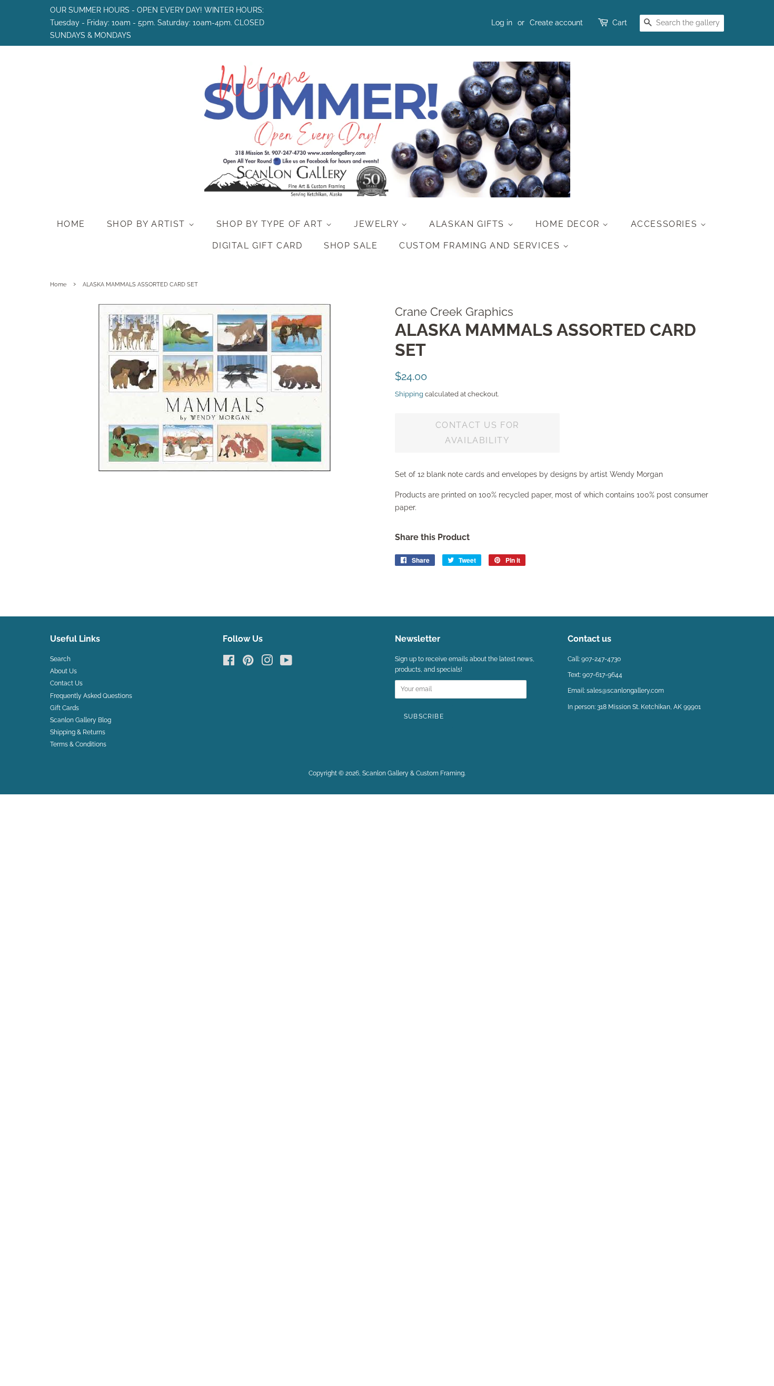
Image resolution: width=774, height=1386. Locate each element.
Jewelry (377, 224)
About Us (63, 671)
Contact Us (66, 683)
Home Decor (569, 224)
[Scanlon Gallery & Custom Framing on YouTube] (286, 662)
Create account (556, 22)
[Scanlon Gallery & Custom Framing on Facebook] (229, 662)
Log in (501, 22)
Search (60, 659)
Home (71, 224)
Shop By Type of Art (271, 224)
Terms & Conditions (78, 744)
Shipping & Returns (77, 732)
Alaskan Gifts (468, 224)
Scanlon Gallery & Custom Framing (413, 773)
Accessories (665, 224)
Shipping (409, 394)
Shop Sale (351, 246)
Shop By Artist (147, 224)
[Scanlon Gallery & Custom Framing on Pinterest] (248, 662)
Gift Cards (64, 708)
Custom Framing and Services (481, 246)
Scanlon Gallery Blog (80, 720)
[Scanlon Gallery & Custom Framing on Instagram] (267, 662)
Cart (619, 22)
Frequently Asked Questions (91, 696)
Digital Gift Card (257, 246)
